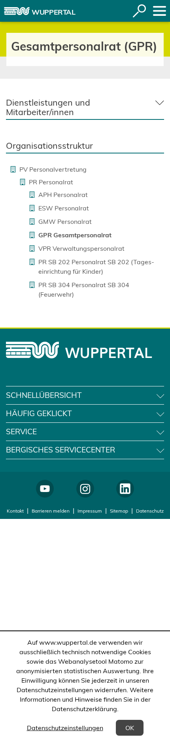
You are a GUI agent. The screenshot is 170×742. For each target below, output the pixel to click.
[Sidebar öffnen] (159, 11)
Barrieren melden (51, 511)
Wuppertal (54, 12)
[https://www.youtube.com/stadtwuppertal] (45, 488)
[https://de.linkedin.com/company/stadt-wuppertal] (125, 488)
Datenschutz (150, 511)
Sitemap (119, 511)
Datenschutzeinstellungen (65, 728)
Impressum (89, 511)
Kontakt (15, 511)
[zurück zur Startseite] (17, 11)
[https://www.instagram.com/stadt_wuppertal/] (85, 488)
